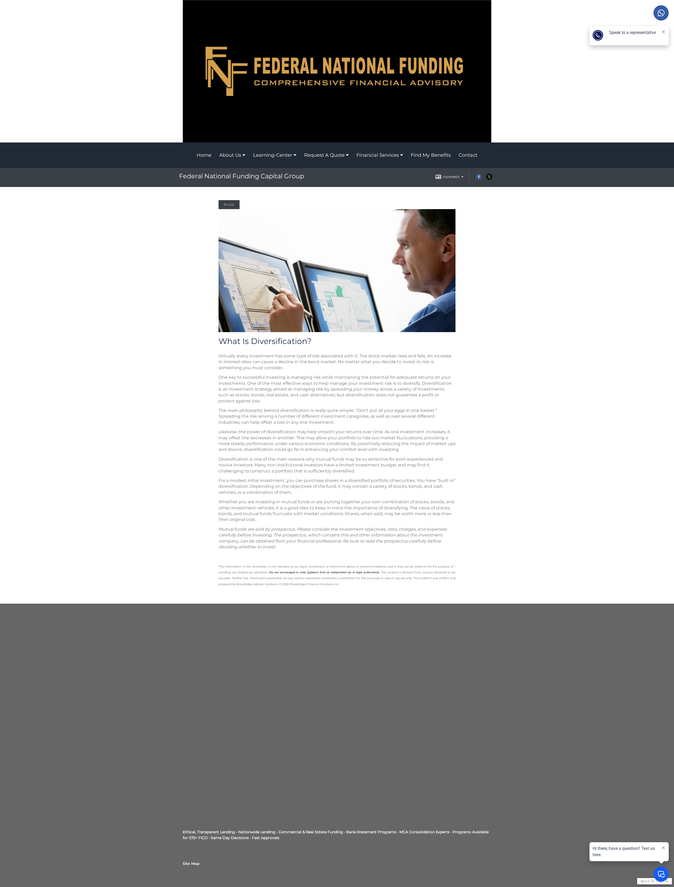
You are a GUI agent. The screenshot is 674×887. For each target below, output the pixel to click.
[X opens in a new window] (489, 178)
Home (204, 155)
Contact (468, 155)
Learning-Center (272, 155)
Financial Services (377, 155)
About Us (230, 155)
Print (229, 204)
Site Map (191, 863)
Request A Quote (324, 155)
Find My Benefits (431, 155)
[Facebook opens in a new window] (479, 178)
